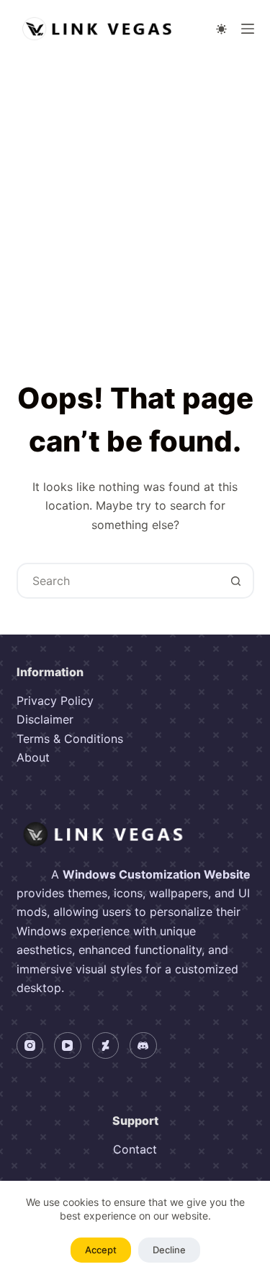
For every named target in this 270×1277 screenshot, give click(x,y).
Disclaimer (45, 719)
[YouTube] (67, 1046)
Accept (101, 1249)
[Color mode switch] (221, 29)
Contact (135, 1149)
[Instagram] (30, 1046)
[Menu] (247, 28)
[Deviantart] (106, 1046)
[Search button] (236, 580)
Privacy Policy (55, 700)
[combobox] (119, 581)
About (33, 757)
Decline (169, 1249)
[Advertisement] (135, 199)
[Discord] (143, 1046)
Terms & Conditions (70, 738)
